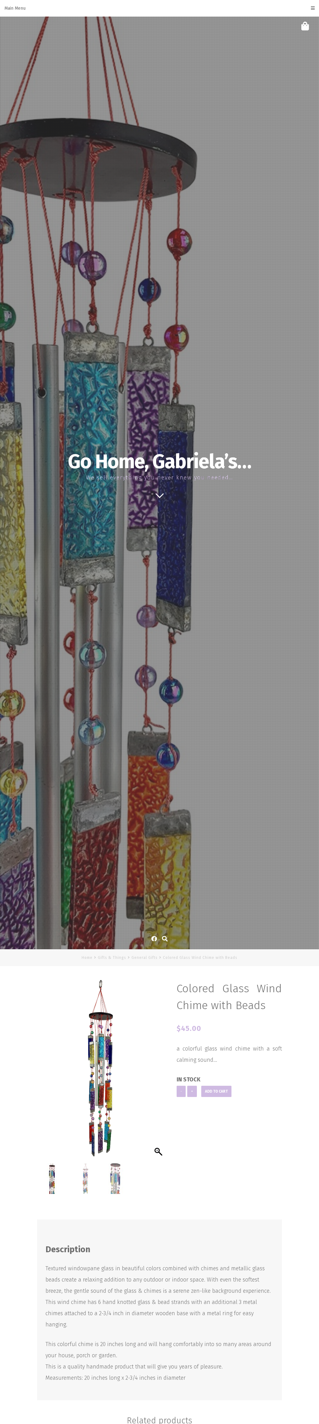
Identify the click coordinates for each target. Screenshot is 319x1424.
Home (87, 957)
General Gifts (144, 957)
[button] (159, 1073)
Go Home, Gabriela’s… (159, 462)
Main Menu (15, 8)
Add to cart (216, 1091)
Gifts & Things (112, 957)
